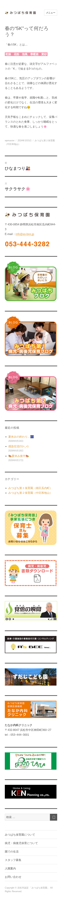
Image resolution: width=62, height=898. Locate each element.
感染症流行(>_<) (18, 446)
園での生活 (12, 851)
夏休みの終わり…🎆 (21, 436)
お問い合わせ (13, 876)
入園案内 (10, 868)
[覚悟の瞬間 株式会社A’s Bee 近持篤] (31, 611)
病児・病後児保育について (21, 843)
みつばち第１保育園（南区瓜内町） (30, 488)
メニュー (50, 12)
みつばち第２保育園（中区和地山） (30, 492)
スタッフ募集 (13, 860)
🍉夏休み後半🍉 (18, 456)
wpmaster (9, 140)
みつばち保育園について (20, 834)
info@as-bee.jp (25, 234)
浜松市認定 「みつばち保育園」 (33, 887)
